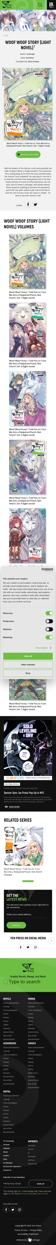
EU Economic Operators (12, 1166)
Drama (5, 1014)
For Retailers (8, 1163)
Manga (31, 998)
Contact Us (7, 1170)
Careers (6, 1155)
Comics (32, 1043)
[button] (28, 881)
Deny (28, 673)
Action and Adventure (11, 1003)
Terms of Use (42, 1193)
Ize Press (31, 1160)
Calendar (6, 1148)
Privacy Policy (27, 1193)
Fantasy (6, 1017)
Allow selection (28, 664)
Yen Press (31, 1145)
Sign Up (40, 1183)
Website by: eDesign (28, 1240)
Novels (7, 998)
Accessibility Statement (28, 1234)
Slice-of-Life (7, 1036)
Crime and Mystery (10, 1010)
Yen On (30, 1149)
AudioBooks (9, 1043)
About (5, 1152)
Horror (5, 1021)
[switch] (49, 621)
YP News (6, 1145)
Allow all (28, 656)
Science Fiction (8, 1032)
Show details (42, 648)
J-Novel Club (32, 1164)
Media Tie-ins (33, 1073)
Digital (7, 1091)
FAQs (5, 1159)
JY (28, 1153)
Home (6, 35)
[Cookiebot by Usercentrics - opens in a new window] (41, 569)
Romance (6, 1028)
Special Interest (8, 1039)
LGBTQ (5, 1025)
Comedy (6, 1006)
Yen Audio (32, 1156)
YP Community (8, 1141)
